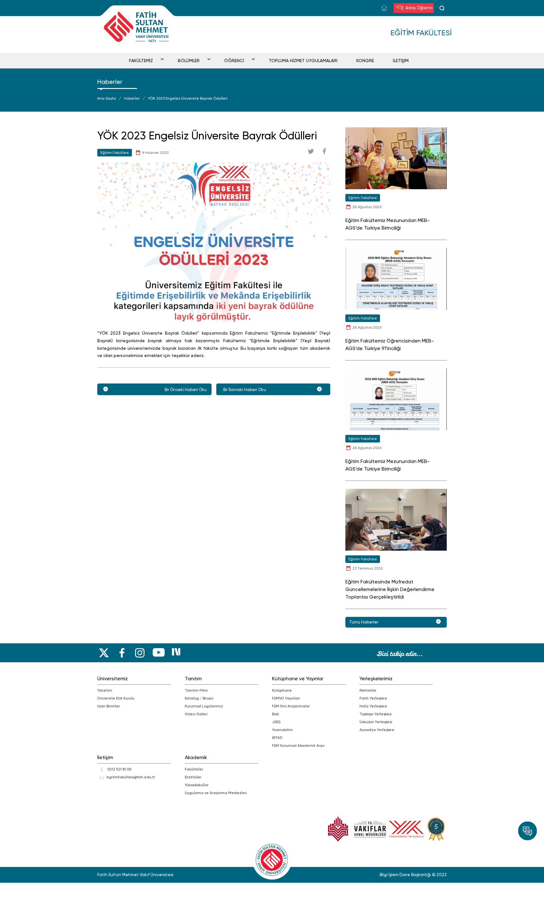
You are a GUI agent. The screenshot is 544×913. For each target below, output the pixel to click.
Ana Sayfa (106, 98)
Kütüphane (282, 690)
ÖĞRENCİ (234, 60)
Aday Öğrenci (419, 7)
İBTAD (277, 737)
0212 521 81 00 (118, 769)
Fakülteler (194, 769)
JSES (276, 722)
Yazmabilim (282, 730)
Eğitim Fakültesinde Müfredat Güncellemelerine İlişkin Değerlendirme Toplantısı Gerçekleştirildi (389, 589)
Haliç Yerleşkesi (373, 706)
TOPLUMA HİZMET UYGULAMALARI (303, 60)
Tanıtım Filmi (196, 690)
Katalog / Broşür (199, 698)
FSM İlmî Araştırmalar (291, 706)
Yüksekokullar (196, 785)
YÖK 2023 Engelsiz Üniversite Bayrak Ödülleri (188, 98)
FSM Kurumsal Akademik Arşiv (298, 745)
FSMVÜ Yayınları (286, 698)
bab (275, 714)
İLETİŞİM (401, 60)
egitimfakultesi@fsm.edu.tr (130, 777)
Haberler (132, 98)
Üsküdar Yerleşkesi (376, 722)
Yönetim (104, 690)
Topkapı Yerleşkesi (376, 714)
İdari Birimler (108, 706)
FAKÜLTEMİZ (141, 60)
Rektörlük (368, 690)
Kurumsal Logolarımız (204, 706)
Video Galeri (196, 714)
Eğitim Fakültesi (114, 152)
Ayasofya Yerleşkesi (377, 730)
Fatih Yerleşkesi (373, 698)
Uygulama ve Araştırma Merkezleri (216, 793)
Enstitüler (193, 777)
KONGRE (365, 60)
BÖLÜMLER (189, 60)
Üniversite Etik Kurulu (115, 698)
